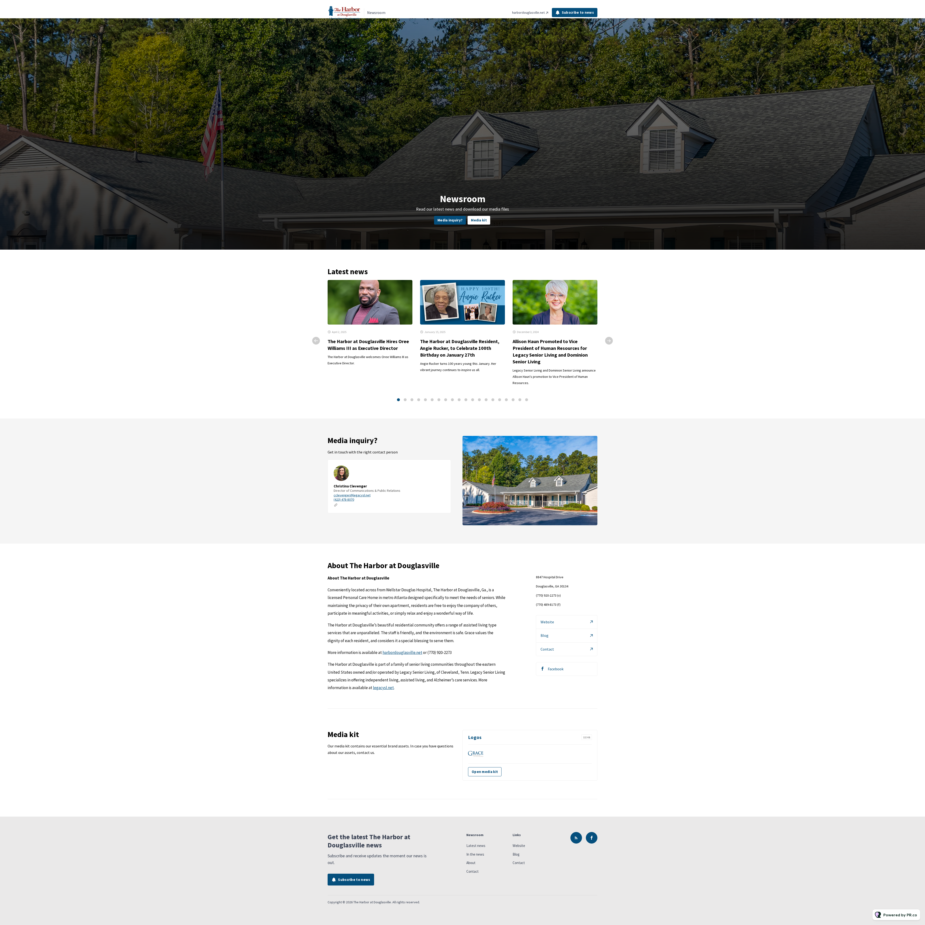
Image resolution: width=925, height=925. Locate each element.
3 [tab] (411, 399)
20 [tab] (526, 399)
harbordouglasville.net (528, 12)
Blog (544, 635)
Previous (316, 341)
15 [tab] (492, 399)
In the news (475, 854)
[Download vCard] (442, 467)
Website (547, 621)
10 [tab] (459, 399)
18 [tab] (513, 399)
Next (609, 341)
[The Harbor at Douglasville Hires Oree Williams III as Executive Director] (370, 302)
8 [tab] (445, 399)
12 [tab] (472, 399)
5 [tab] (425, 399)
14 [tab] (486, 399)
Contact (547, 649)
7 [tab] (438, 399)
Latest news (475, 845)
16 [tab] (499, 399)
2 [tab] (405, 399)
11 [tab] (465, 399)
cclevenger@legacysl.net (352, 495)
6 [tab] (432, 399)
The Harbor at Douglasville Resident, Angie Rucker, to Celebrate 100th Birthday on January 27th (459, 348)
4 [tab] (418, 399)
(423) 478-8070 (344, 499)
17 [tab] (506, 399)
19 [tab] (519, 399)
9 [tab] (452, 399)
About (471, 862)
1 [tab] (398, 399)
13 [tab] (479, 399)
